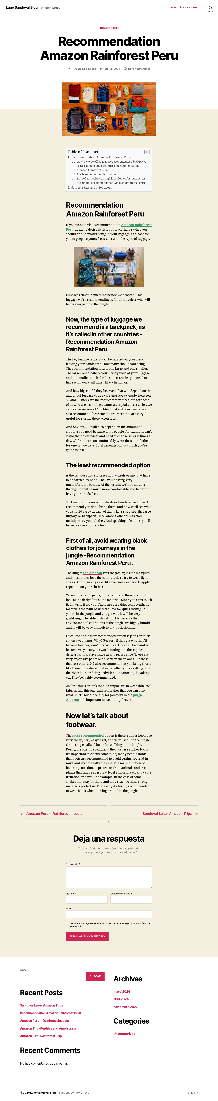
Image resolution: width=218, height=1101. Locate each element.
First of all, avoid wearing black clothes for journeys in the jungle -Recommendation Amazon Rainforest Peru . (111, 181)
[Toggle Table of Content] (145, 152)
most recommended (88, 736)
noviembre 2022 (125, 1007)
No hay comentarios (139, 68)
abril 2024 (121, 999)
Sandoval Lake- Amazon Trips (41, 1005)
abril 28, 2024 (112, 68)
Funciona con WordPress (74, 1092)
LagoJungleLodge (86, 68)
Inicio (173, 7)
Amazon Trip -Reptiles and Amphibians (48, 1028)
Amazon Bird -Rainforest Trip (41, 1036)
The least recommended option (96, 174)
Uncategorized (109, 28)
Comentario (73, 864)
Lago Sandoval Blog (22, 7)
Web (68, 908)
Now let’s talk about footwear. (91, 187)
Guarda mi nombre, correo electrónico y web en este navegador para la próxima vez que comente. (110, 925)
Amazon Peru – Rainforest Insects (44, 1021)
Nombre (71, 893)
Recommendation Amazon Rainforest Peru (101, 157)
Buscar (23, 969)
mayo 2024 (121, 991)
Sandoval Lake (188, 7)
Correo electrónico (121, 893)
